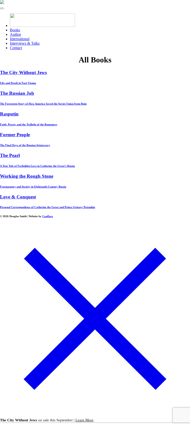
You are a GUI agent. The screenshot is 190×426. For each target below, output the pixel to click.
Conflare (47, 216)
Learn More (84, 420)
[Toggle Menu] (2, 8)
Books (15, 30)
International (19, 39)
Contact (16, 48)
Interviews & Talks (25, 43)
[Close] (95, 412)
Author (15, 34)
